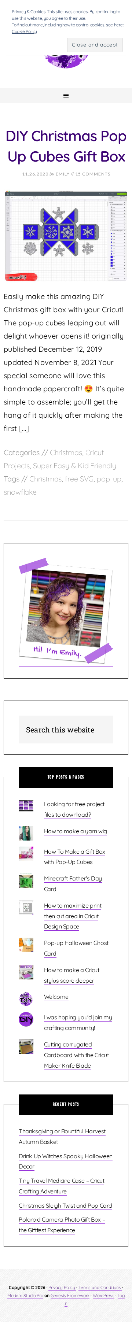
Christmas (66, 452)
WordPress (103, 1295)
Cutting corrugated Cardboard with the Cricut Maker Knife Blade (76, 1055)
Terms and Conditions (100, 1287)
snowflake (20, 491)
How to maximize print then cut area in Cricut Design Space (73, 916)
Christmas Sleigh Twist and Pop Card (65, 1205)
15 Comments (92, 174)
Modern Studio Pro (25, 1295)
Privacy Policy (62, 1287)
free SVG (79, 478)
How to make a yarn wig (75, 831)
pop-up (109, 478)
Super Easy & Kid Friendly (74, 465)
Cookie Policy (24, 31)
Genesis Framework (70, 1295)
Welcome (56, 996)
